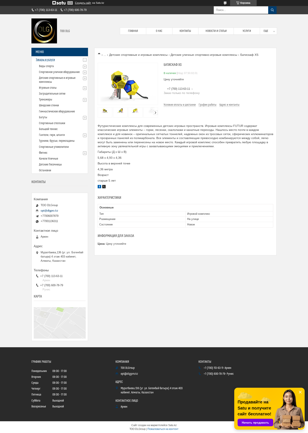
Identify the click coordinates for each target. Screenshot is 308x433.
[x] (104, 187)
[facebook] (99, 187)
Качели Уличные (48, 158)
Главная (133, 31)
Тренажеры (45, 99)
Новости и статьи (216, 31)
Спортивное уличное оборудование (59, 72)
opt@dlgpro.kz (49, 210)
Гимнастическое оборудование (57, 111)
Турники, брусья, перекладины (57, 141)
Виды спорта (46, 66)
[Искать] (272, 10)
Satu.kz (172, 425)
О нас (159, 31)
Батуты (43, 117)
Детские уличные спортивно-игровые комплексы (204, 54)
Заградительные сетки (52, 93)
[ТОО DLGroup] (44, 31)
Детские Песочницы (50, 164)
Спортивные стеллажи (52, 123)
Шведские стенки (49, 105)
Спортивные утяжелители (54, 147)
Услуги (247, 31)
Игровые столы (48, 88)
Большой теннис (48, 129)
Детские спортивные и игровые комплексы (138, 54)
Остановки (45, 170)
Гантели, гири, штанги (52, 135)
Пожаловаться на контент (163, 429)
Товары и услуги (45, 59)
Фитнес (43, 153)
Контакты (185, 31)
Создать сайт (83, 2)
